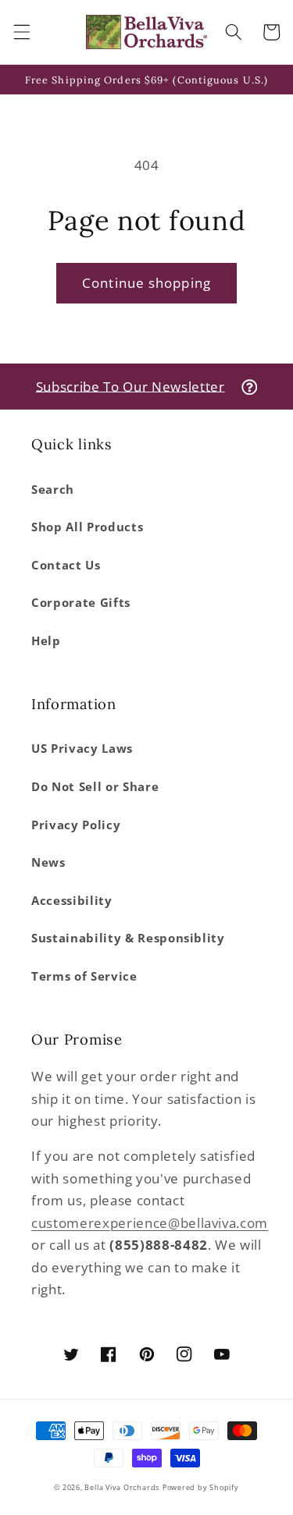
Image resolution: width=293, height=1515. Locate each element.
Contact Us (66, 565)
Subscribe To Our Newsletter (130, 386)
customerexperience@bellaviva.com (149, 1223)
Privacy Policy (75, 825)
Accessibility (72, 900)
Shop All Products (87, 527)
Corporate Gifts (80, 602)
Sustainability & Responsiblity (128, 938)
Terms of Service (84, 976)
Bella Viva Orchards (121, 1487)
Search (52, 489)
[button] (21, 32)
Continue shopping (146, 283)
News (48, 862)
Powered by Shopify (201, 1487)
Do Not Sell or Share (95, 787)
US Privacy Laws (82, 748)
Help (46, 641)
